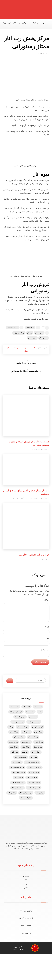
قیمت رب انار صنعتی (18, 782)
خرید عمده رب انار (22, 727)
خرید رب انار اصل (20, 717)
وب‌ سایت (45, 649)
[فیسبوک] (28, 855)
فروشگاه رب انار (32, 777)
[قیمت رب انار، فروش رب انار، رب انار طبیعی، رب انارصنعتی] (42, 10)
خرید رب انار (33, 717)
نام (47, 627)
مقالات (26, 880)
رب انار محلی (26, 747)
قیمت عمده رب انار (17, 787)
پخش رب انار (39, 333)
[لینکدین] (25, 855)
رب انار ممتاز (44, 338)
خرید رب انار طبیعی (18, 722)
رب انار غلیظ (38, 747)
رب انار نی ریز (36, 752)
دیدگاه (45, 600)
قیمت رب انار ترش (34, 782)
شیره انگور (14, 752)
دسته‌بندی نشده (42, 449)
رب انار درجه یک (33, 737)
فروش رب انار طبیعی (17, 767)
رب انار (29, 333)
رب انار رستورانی (12, 327)
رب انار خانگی (14, 732)
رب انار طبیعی (13, 742)
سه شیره (25, 752)
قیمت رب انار (19, 777)
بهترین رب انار (14, 706)
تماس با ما (26, 884)
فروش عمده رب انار (19, 772)
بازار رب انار (26, 706)
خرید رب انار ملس (37, 727)
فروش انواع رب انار (20, 757)
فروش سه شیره (34, 772)
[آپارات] (24, 855)
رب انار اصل (26, 498)
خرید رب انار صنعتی (34, 722)
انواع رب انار (37, 706)
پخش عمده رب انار (25, 798)
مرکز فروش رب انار (26, 792)
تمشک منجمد (30, 711)
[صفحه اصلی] (48, 23)
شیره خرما (33, 757)
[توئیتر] (27, 855)
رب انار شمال (38, 742)
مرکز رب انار (32, 338)
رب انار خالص (26, 732)
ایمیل (46, 638)
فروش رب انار (16, 762)
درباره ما (26, 876)
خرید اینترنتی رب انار (16, 711)
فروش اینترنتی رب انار (32, 762)
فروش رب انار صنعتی (34, 767)
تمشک (40, 711)
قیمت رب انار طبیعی (33, 787)
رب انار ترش (38, 732)
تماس (26, 887)
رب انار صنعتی (26, 742)
